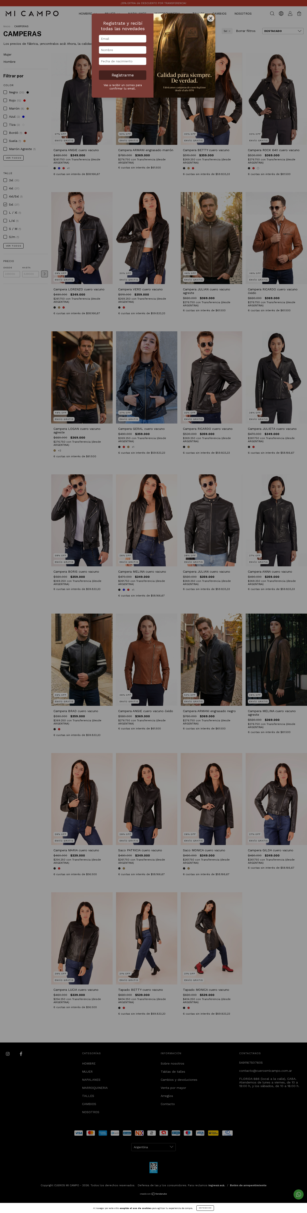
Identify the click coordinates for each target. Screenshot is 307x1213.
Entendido (205, 1208)
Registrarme (123, 75)
